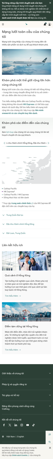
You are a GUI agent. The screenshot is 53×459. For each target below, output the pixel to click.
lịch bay (9, 132)
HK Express (28, 104)
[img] (50, 3)
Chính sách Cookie (19, 455)
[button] (13, 295)
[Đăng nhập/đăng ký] (49, 24)
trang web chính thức (21, 203)
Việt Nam (10, 436)
